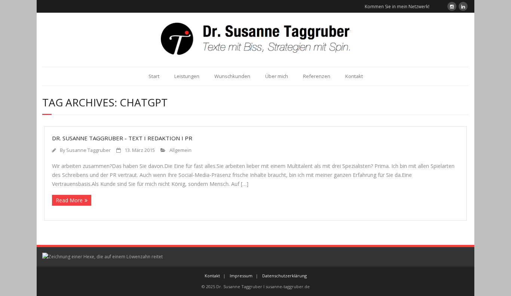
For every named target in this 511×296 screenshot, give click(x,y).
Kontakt (354, 76)
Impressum (241, 275)
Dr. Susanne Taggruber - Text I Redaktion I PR (122, 138)
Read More (69, 200)
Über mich (276, 76)
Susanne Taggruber (88, 150)
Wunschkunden (232, 76)
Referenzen (316, 76)
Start (154, 76)
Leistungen (186, 76)
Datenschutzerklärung (284, 275)
